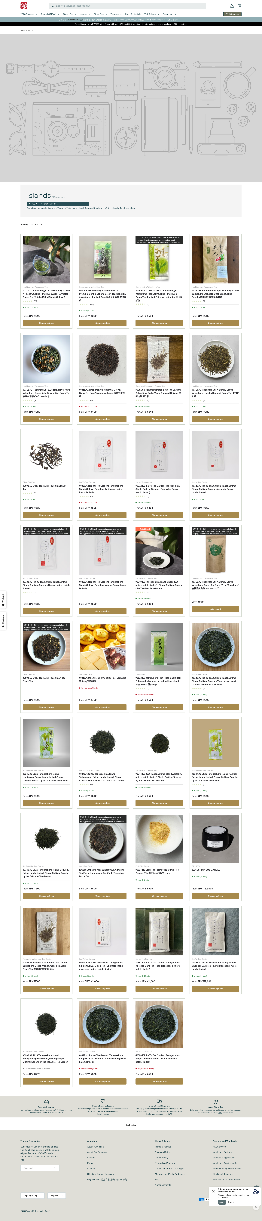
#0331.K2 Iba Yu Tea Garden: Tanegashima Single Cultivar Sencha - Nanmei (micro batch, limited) (46, 585)
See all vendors (102, 1114)
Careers (91, 1158)
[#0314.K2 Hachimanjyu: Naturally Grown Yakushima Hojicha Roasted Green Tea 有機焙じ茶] (215, 359)
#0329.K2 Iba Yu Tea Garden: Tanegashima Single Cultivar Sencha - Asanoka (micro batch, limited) (214, 489)
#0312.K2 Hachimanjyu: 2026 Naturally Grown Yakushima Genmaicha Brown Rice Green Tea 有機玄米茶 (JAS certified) (46, 393)
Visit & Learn (150, 14)
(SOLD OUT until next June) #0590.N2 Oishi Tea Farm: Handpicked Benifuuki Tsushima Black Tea (101, 873)
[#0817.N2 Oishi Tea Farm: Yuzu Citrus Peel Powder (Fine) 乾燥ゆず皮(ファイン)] (159, 839)
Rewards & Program (165, 1163)
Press (90, 1163)
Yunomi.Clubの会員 (75, 20)
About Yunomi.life (95, 1147)
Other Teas (98, 14)
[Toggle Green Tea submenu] (75, 14)
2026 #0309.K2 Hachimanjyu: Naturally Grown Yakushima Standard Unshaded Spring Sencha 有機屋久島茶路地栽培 (215, 293)
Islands (30, 30)
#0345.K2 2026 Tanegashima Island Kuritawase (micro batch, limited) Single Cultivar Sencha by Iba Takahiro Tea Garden (45, 777)
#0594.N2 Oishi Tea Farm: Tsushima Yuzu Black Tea (44, 679)
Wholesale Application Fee (226, 1163)
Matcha (83, 14)
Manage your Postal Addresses (170, 1174)
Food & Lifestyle (133, 14)
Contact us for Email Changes (169, 1168)
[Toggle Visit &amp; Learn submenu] (158, 14)
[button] (240, 6)
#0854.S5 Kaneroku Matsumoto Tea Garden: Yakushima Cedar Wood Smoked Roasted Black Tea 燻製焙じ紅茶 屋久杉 (45, 965)
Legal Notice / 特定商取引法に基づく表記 (107, 1179)
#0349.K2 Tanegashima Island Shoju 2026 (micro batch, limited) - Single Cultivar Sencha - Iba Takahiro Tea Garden (159, 585)
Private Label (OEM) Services (227, 1168)
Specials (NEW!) (48, 14)
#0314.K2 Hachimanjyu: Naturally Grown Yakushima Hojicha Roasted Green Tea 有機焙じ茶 (215, 393)
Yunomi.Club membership (132, 24)
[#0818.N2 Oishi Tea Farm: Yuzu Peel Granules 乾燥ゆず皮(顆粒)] (102, 647)
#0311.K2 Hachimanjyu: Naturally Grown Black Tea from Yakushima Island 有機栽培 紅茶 (102, 393)
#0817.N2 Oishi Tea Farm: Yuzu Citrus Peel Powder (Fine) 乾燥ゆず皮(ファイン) (157, 871)
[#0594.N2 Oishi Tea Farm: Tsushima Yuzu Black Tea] (46, 647)
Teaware (115, 14)
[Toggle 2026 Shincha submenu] (36, 14)
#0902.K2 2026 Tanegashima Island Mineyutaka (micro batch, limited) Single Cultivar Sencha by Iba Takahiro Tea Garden (45, 1058)
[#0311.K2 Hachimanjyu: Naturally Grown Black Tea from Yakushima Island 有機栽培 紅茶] (102, 359)
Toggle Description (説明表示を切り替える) (45, 204)
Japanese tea (210, 1110)
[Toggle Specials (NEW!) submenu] (58, 14)
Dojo (220, 1113)
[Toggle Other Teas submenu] (106, 14)
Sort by (24, 224)
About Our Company (97, 1152)
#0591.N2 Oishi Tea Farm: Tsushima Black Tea (44, 487)
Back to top (131, 1125)
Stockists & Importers (223, 1174)
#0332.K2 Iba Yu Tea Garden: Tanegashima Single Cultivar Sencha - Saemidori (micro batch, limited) (158, 489)
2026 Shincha (27, 14)
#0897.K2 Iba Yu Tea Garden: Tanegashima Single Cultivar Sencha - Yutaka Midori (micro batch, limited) (102, 1058)
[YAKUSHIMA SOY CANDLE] (215, 839)
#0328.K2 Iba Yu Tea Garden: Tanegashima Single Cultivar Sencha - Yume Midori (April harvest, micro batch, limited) (214, 681)
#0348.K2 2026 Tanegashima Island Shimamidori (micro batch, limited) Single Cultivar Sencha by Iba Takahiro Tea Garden (101, 777)
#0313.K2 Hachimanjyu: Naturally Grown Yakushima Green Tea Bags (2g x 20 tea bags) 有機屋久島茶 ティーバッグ (215, 585)
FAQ (157, 1179)
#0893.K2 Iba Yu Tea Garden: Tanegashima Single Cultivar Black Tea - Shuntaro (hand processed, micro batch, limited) (101, 965)
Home (22, 30)
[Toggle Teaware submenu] (121, 14)
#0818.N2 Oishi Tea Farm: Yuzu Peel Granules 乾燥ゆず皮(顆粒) (102, 679)
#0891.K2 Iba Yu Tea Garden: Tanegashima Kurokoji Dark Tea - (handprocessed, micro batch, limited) (158, 965)
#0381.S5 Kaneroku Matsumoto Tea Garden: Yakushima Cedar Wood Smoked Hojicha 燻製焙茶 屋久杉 (158, 393)
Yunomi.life (30, 1211)
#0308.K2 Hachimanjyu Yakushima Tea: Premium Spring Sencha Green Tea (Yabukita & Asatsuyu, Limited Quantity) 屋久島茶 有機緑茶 (102, 295)
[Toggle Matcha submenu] (89, 14)
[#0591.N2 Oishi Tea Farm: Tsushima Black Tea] (46, 455)
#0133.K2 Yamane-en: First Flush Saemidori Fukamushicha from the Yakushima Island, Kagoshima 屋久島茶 (158, 681)
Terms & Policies (163, 1147)
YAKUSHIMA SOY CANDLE (206, 870)
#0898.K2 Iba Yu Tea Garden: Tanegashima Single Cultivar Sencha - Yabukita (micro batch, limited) (158, 1058)
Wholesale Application (224, 1158)
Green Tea (68, 14)
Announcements (163, 1185)
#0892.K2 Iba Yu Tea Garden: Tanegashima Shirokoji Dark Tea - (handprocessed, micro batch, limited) (214, 965)
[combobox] (127, 6)
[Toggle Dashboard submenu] (175, 14)
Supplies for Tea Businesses (226, 1179)
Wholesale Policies (222, 1152)
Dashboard (168, 14)
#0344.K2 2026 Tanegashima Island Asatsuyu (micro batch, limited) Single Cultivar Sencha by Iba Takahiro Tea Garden (159, 777)
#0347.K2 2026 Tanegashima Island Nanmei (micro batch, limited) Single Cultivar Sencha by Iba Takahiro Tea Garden (215, 777)
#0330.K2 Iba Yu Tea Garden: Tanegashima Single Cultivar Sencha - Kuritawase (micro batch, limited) (101, 489)
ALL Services (219, 1147)
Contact (91, 1168)
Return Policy (161, 1158)
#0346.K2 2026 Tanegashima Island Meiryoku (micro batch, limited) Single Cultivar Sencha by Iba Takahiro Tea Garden (46, 873)
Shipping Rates (162, 1152)
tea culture (223, 1110)
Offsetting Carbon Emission (100, 1174)
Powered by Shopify (42, 1211)
